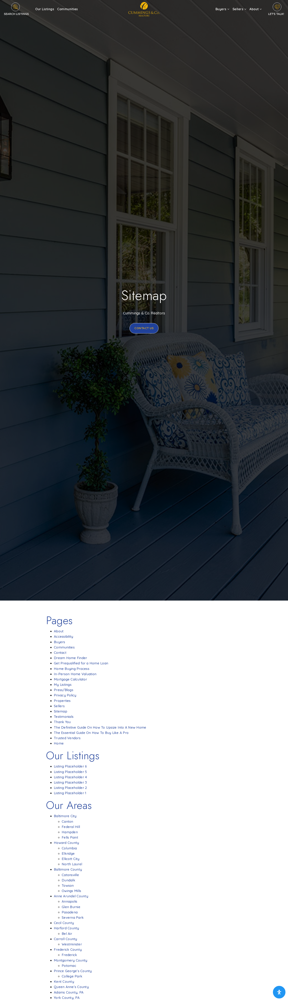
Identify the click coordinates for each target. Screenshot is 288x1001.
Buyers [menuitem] (221, 9)
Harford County (66, 928)
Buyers (59, 642)
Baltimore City (65, 816)
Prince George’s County (73, 971)
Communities (64, 647)
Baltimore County (68, 869)
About (58, 631)
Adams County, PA (68, 992)
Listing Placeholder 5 (70, 772)
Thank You (62, 722)
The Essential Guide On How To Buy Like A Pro (91, 733)
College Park (72, 976)
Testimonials (63, 716)
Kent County (64, 981)
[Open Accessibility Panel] (279, 992)
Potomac (69, 965)
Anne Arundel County (71, 896)
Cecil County (64, 923)
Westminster (72, 944)
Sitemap (60, 711)
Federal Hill (71, 827)
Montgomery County (70, 960)
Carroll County (65, 939)
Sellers (59, 706)
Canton (67, 821)
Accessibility (63, 636)
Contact (60, 652)
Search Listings (16, 14)
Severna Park (73, 917)
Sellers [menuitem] (238, 9)
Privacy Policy (65, 695)
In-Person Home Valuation (75, 674)
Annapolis (69, 901)
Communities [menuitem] (67, 9)
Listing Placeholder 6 (70, 766)
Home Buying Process (71, 669)
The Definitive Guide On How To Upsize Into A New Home (100, 727)
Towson (68, 885)
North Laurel (72, 864)
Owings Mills (71, 891)
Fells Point (70, 837)
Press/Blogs (63, 690)
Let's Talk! (276, 14)
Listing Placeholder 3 (70, 782)
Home (59, 743)
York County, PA (67, 998)
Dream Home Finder (70, 658)
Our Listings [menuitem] (44, 9)
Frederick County (68, 949)
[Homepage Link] (144, 9)
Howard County (66, 843)
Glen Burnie (71, 907)
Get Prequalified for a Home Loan (81, 663)
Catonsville (70, 875)
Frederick (69, 955)
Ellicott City (70, 859)
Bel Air (67, 933)
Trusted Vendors (67, 738)
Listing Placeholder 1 (70, 793)
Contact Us (144, 328)
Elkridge (68, 853)
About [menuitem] (254, 9)
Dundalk (68, 880)
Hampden (70, 832)
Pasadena (70, 912)
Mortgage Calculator (70, 679)
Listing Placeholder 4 (70, 777)
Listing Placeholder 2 (70, 788)
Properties (62, 701)
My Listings (63, 684)
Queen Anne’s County (71, 987)
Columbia (69, 848)
